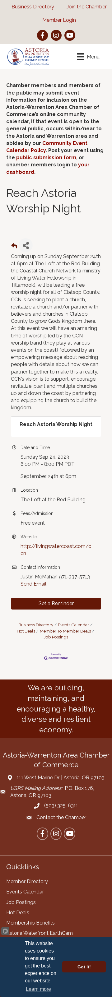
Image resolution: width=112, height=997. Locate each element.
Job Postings (21, 902)
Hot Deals (17, 913)
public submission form (46, 157)
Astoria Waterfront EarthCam (39, 933)
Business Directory (35, 624)
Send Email (33, 584)
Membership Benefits (30, 923)
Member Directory (27, 881)
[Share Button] (26, 245)
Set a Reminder (56, 603)
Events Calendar (73, 624)
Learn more (38, 989)
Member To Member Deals (65, 630)
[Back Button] (14, 247)
